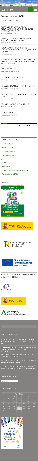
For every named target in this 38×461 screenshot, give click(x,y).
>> (34, 394)
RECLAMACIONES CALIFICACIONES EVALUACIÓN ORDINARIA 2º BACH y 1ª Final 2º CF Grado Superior (18, 50)
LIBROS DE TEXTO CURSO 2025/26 (14, 77)
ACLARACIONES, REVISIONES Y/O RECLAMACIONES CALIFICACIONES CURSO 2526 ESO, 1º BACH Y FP (17, 29)
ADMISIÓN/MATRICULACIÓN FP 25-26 (15, 104)
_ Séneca (4, 159)
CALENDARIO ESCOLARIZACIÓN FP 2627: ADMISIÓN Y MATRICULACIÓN (16, 39)
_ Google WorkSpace (8, 151)
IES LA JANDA (7, 10)
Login (3, 455)
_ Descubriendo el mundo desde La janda (14, 170)
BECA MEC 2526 (7, 113)
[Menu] (35, 9)
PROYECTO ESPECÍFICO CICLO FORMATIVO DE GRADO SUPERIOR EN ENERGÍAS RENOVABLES (18, 60)
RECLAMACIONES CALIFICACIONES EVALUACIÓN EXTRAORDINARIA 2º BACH (18, 361)
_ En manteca (5, 166)
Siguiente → (28, 125)
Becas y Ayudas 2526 (8, 69)
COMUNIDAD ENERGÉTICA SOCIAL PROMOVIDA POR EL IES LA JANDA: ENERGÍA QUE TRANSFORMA (18, 349)
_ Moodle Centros (7, 147)
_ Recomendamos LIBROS (9, 174)
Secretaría (13, 33)
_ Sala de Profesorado (8, 144)
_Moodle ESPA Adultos (8, 155)
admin (15, 99)
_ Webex (4, 162)
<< (4, 394)
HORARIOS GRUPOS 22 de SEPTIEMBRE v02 (17, 86)
